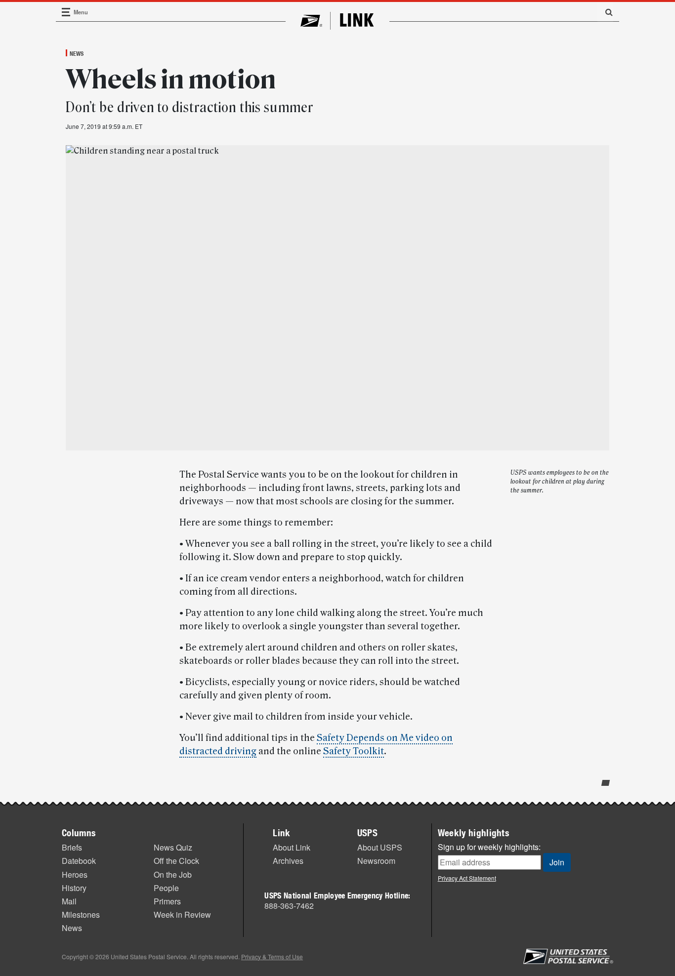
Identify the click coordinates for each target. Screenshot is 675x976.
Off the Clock (176, 860)
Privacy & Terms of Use (272, 956)
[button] (605, 12)
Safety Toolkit (353, 751)
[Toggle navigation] (66, 12)
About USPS (379, 847)
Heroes (74, 874)
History (74, 888)
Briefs (72, 847)
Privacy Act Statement (467, 878)
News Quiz (173, 847)
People (166, 888)
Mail (69, 901)
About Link (291, 847)
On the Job (173, 874)
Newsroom (376, 860)
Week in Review (182, 914)
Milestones (81, 914)
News (77, 53)
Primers (167, 901)
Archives (288, 860)
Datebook (79, 860)
